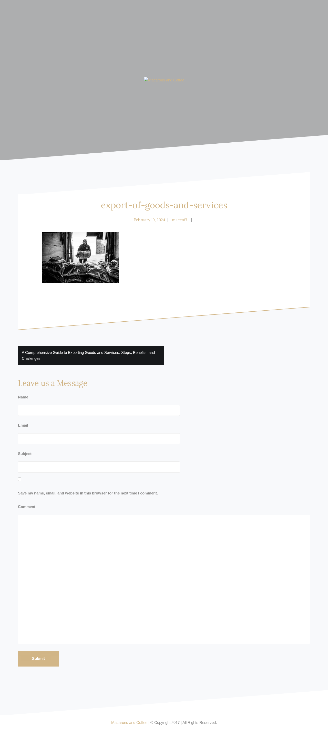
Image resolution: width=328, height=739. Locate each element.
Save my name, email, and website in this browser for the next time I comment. (88, 493)
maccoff (179, 219)
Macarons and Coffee (129, 722)
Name (23, 397)
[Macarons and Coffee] (164, 80)
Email (23, 425)
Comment (26, 506)
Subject (25, 453)
